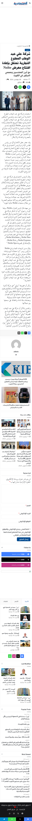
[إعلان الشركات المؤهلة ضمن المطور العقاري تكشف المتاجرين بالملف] (25, 625)
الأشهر (16, 601)
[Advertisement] (16, 25)
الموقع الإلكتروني (25, 521)
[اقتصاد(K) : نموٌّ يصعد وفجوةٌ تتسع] (25, 635)
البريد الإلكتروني (25, 513)
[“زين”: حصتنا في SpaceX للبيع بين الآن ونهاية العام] (25, 609)
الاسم (28, 505)
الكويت (19, 46)
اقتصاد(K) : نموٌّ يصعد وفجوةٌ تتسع (10, 633)
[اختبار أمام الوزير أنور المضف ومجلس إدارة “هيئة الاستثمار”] (24, 423)
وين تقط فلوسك (14, 615)
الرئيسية (26, 46)
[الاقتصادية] (20, 3)
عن (17, 809)
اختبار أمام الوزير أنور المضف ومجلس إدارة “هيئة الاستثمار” (24, 431)
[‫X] (25, 333)
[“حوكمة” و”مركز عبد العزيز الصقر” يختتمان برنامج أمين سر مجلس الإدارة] (8, 445)
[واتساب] (22, 333)
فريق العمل (11, 809)
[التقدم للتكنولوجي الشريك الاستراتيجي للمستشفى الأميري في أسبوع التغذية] (8, 423)
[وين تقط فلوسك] (25, 617)
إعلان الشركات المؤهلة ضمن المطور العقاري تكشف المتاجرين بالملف (10, 625)
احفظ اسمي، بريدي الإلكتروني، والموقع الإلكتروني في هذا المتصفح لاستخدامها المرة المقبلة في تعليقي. (17, 532)
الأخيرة (27, 601)
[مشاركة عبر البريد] (19, 333)
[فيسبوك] (29, 333)
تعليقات (5, 601)
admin (25, 79)
